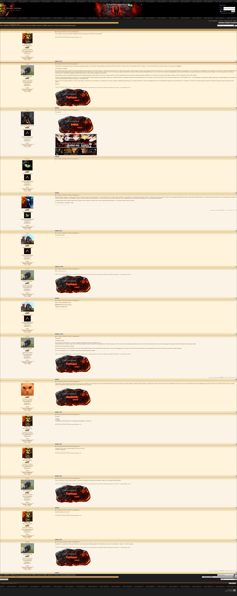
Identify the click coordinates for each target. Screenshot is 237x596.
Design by (229, 590)
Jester (27, 110)
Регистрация (231, 12)
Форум (1, 25)
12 (79, 446)
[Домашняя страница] (61, 61)
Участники (220, 20)
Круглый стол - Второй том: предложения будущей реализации (62, 25)
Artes (27, 195)
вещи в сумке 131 (25, 226)
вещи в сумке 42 (25, 88)
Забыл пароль (224, 12)
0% (30, 85)
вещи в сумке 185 (25, 57)
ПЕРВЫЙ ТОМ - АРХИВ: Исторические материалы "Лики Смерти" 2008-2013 (20, 25)
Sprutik (27, 31)
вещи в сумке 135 (25, 407)
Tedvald (18, 24)
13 (79, 478)
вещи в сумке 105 (25, 144)
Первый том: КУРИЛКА (42, 25)
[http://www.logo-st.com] (234, 591)
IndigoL (11, 24)
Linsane (14, 24)
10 (15, 22)
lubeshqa (27, 158)
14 (79, 509)
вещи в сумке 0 (25, 188)
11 (79, 414)
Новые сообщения (213, 20)
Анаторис (27, 381)
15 (79, 541)
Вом (27, 233)
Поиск (234, 20)
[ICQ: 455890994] (61, 230)
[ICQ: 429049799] (61, 412)
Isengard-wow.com (62, 270)
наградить (32, 57)
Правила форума (228, 20)
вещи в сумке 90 (25, 262)
